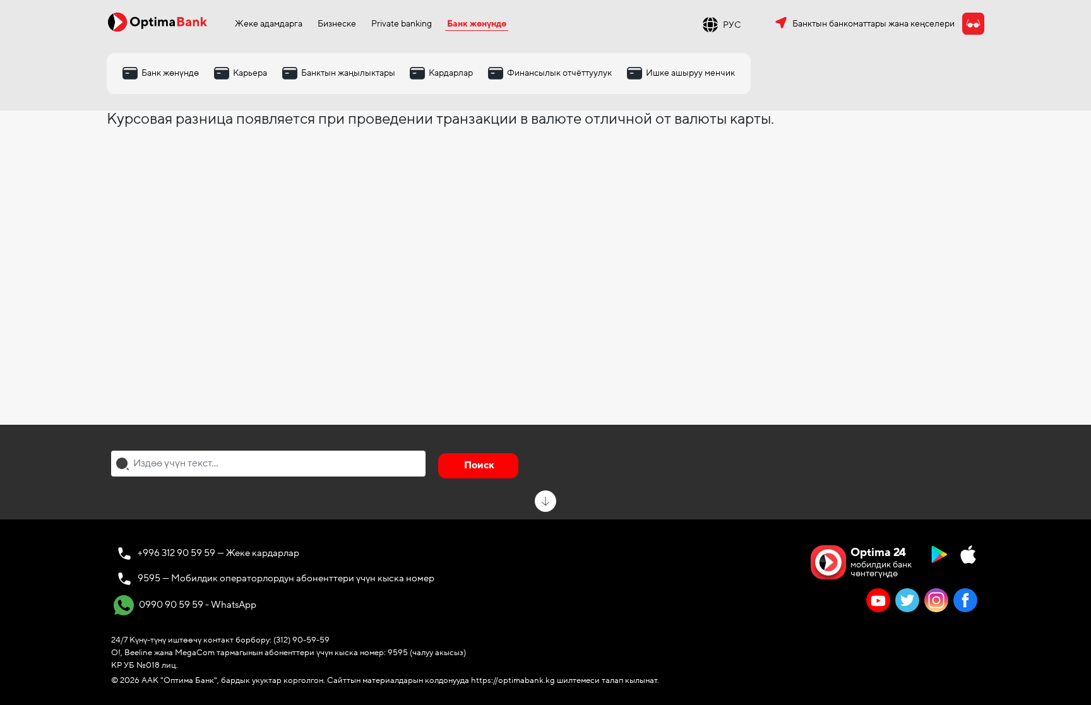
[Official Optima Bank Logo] (157, 21)
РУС (732, 25)
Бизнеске (337, 24)
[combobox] (268, 463)
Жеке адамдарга (268, 24)
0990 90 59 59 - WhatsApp (196, 604)
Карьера (250, 73)
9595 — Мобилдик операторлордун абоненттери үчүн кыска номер (286, 578)
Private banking (401, 24)
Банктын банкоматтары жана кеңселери (873, 24)
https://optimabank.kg (513, 680)
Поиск (479, 465)
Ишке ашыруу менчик (690, 73)
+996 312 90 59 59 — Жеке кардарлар (218, 553)
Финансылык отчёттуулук (559, 73)
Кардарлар (451, 73)
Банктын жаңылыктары (348, 73)
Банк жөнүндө (476, 24)
